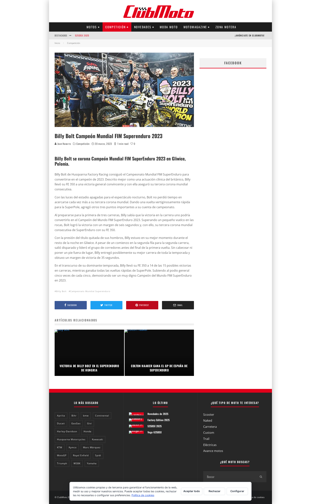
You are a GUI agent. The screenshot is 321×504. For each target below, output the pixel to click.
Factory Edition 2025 (158, 420)
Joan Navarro (64, 144)
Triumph (62, 463)
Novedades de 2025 (157, 414)
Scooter (208, 415)
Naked (207, 420)
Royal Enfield (81, 455)
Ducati (61, 423)
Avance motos (213, 451)
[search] (260, 476)
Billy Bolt (61, 291)
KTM (59, 447)
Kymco (73, 447)
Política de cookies (255, 497)
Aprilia (61, 415)
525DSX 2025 (82, 35)
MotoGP (62, 455)
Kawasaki (97, 439)
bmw (86, 415)
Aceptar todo (191, 491)
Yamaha (92, 463)
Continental (102, 415)
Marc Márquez (91, 447)
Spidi (98, 455)
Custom (208, 433)
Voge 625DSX (154, 432)
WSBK (77, 463)
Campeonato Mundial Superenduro (90, 291)
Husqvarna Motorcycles (71, 439)
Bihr (74, 415)
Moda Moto (169, 27)
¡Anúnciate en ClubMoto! (250, 35)
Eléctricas (210, 445)
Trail (206, 439)
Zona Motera (225, 27)
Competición (115, 27)
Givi (89, 423)
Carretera (210, 427)
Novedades (142, 27)
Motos (92, 27)
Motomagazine (195, 27)
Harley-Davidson (67, 431)
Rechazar (215, 491)
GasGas (76, 423)
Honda (87, 431)
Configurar (237, 491)
